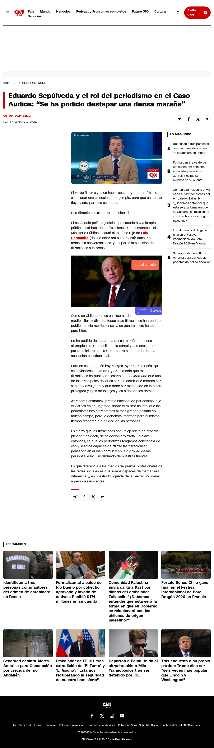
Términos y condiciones (101, 725)
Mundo (45, 11)
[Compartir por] (207, 119)
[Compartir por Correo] (179, 119)
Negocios (63, 11)
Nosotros (51, 725)
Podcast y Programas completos (101, 11)
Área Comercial (22, 725)
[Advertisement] (34, 372)
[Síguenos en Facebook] (92, 715)
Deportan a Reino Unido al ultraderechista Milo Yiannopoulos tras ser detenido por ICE (133, 668)
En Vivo (38, 725)
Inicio (6, 83)
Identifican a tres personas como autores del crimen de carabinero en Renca (191, 148)
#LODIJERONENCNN (32, 83)
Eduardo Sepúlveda (23, 122)
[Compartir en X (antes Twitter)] (197, 119)
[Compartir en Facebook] (188, 119)
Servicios (35, 16)
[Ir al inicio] (19, 12)
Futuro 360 (140, 11)
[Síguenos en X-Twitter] (102, 715)
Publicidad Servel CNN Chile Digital (138, 725)
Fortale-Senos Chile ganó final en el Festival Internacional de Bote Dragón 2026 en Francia (190, 236)
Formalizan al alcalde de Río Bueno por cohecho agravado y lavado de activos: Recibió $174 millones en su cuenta (189, 171)
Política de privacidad (71, 725)
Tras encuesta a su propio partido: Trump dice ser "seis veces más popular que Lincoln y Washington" (185, 670)
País (31, 11)
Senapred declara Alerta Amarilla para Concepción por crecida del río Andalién (191, 257)
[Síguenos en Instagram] (112, 715)
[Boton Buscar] (178, 13)
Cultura (160, 11)
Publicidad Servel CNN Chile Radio (181, 725)
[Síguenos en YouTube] (122, 715)
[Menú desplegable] (8, 12)
